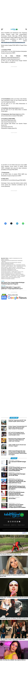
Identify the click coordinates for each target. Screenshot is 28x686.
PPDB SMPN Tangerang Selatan (9, 269)
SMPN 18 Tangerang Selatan (8, 274)
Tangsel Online (13, 276)
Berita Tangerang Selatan (16, 258)
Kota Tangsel (5, 267)
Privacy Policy (21, 525)
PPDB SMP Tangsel (21, 268)
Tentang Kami (6, 525)
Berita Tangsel (5, 259)
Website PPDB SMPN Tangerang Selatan (11, 277)
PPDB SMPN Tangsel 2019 (17, 271)
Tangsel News (5, 276)
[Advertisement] (14, 14)
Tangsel (23, 275)
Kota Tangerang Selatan (20, 266)
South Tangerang (6, 275)
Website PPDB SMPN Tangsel (8, 278)
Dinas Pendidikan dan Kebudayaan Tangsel (11, 262)
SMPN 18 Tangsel (20, 274)
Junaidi (3, 266)
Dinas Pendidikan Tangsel (8, 263)
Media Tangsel (12, 267)
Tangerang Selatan (15, 275)
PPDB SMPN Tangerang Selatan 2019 (10, 270)
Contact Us (13, 525)
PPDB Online (20, 267)
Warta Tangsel (21, 276)
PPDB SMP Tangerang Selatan (8, 268)
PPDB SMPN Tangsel (6, 271)
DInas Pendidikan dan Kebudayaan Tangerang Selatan (12, 261)
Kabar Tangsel (9, 266)
